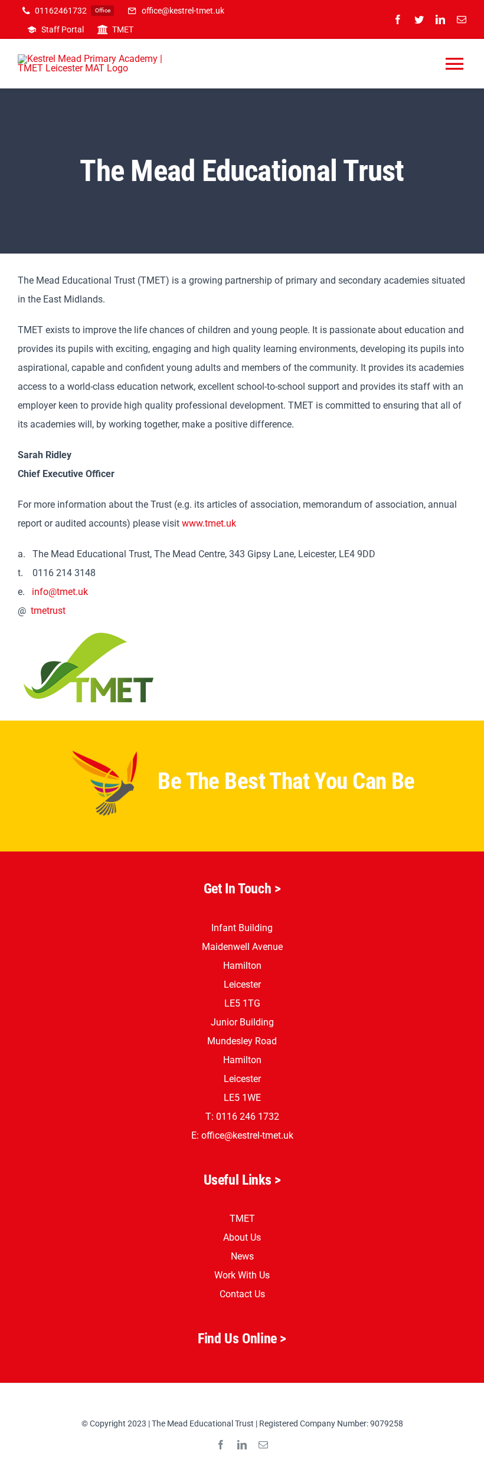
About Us (242, 1237)
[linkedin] (440, 19)
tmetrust (48, 610)
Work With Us (242, 1275)
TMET (242, 1218)
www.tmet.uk (209, 523)
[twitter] (419, 19)
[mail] (461, 19)
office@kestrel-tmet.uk (247, 1135)
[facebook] (398, 19)
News (242, 1256)
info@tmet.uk (60, 591)
